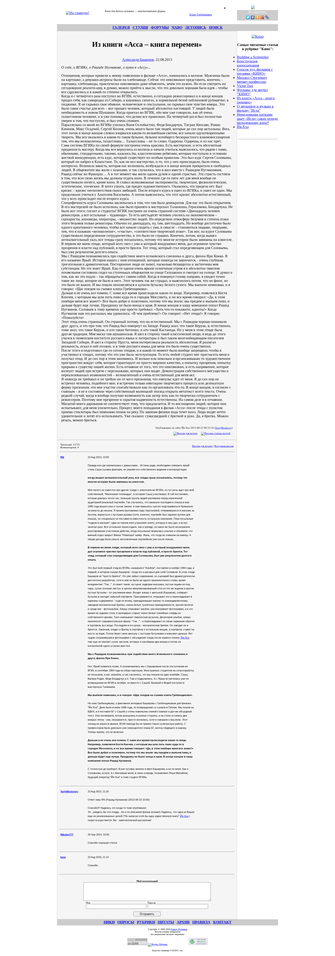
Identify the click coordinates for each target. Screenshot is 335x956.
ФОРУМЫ (160, 27)
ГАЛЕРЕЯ (121, 27)
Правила (201, 922)
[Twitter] (248, 17)
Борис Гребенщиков (200, 14)
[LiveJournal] (267, 17)
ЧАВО (177, 27)
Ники (109, 922)
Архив (183, 922)
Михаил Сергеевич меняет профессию (252, 80)
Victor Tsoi (245, 86)
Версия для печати (202, 446)
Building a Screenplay (253, 57)
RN (62, 457)
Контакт (222, 922)
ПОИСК (216, 27)
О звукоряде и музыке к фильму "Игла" (255, 108)
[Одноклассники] (257, 17)
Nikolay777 (66, 834)
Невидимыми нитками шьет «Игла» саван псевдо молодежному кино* (257, 119)
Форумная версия (224, 446)
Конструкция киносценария (248, 63)
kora (63, 857)
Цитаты (166, 922)
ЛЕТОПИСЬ (195, 27)
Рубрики (146, 922)
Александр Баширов (138, 60)
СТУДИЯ (140, 27)
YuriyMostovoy (223, 427)
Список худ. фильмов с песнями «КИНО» (255, 71)
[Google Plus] (262, 17)
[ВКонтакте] (252, 17)
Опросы (125, 922)
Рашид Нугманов (179, 929)
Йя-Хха (185, 637)
